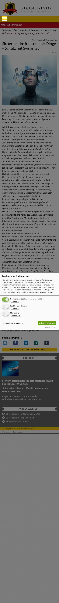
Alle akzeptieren (47, 323)
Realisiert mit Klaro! (50, 327)
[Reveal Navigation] (4, 18)
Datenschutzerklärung (44, 292)
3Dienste (15, 315)
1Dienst (14, 301)
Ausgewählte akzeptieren (13, 323)
